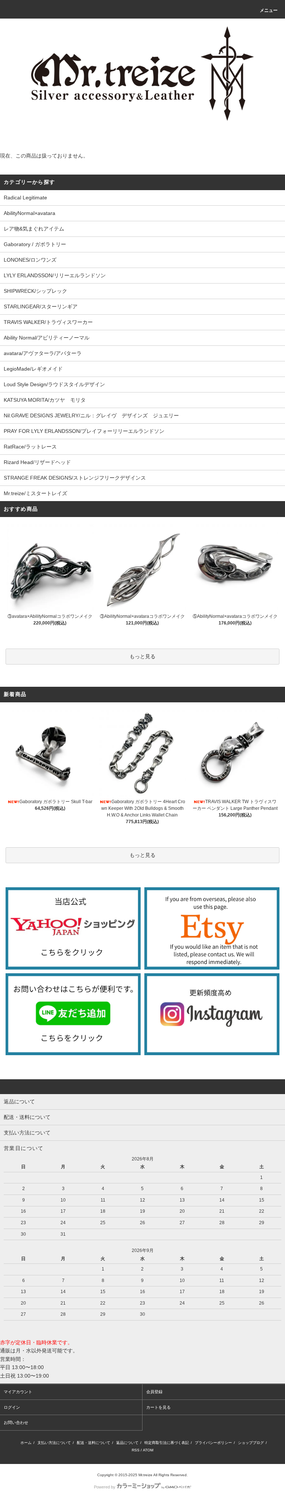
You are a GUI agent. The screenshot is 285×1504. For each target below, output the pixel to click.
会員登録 (154, 1391)
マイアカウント (18, 1391)
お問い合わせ (16, 1422)
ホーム (26, 1443)
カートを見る (158, 1407)
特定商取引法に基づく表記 (166, 1443)
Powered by (104, 1487)
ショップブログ (251, 1443)
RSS (136, 1450)
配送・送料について (93, 1443)
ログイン (12, 1407)
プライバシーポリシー (213, 1443)
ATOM (148, 1450)
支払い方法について (54, 1443)
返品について (127, 1443)
